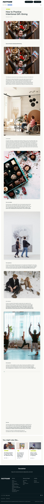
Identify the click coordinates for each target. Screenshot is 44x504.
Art (18, 450)
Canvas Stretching (14, 483)
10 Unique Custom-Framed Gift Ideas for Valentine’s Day (8, 454)
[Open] (12, 5)
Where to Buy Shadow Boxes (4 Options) (33, 454)
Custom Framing (33, 450)
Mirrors (13, 488)
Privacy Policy (3, 498)
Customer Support (25, 483)
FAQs (24, 484)
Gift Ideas (8, 9)
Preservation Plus (14, 491)
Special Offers (25, 480)
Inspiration (24, 482)
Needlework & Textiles (15, 486)
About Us (35, 480)
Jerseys (13, 485)
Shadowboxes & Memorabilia (16, 487)
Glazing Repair (14, 489)
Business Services (36, 482)
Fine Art (13, 480)
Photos (13, 482)
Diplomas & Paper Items (15, 484)
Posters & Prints (14, 481)
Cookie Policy (8, 498)
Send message (38, 1)
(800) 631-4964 (29, 1)
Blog (23, 481)
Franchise (35, 481)
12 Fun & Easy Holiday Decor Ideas (20, 431)
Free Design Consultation (15, 490)
